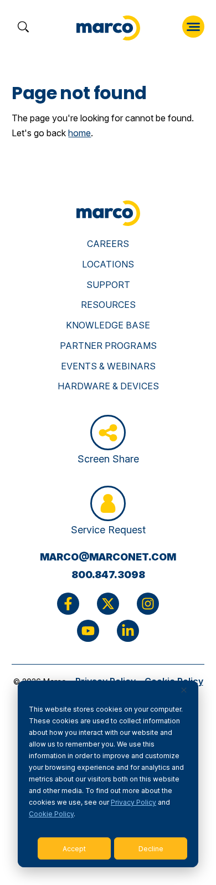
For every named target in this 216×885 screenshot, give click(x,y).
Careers (108, 243)
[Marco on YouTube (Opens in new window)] (88, 631)
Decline (150, 849)
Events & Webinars (108, 366)
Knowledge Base (108, 325)
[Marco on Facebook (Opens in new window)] (68, 604)
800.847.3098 (108, 574)
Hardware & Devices (108, 386)
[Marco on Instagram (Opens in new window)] (148, 604)
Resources (108, 304)
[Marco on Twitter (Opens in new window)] (108, 604)
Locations (108, 264)
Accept (74, 849)
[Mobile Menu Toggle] (193, 27)
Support (108, 284)
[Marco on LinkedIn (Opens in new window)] (128, 631)
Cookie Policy (51, 814)
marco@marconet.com (108, 557)
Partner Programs (108, 345)
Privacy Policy (133, 802)
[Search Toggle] (23, 28)
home (79, 132)
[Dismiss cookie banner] (184, 691)
